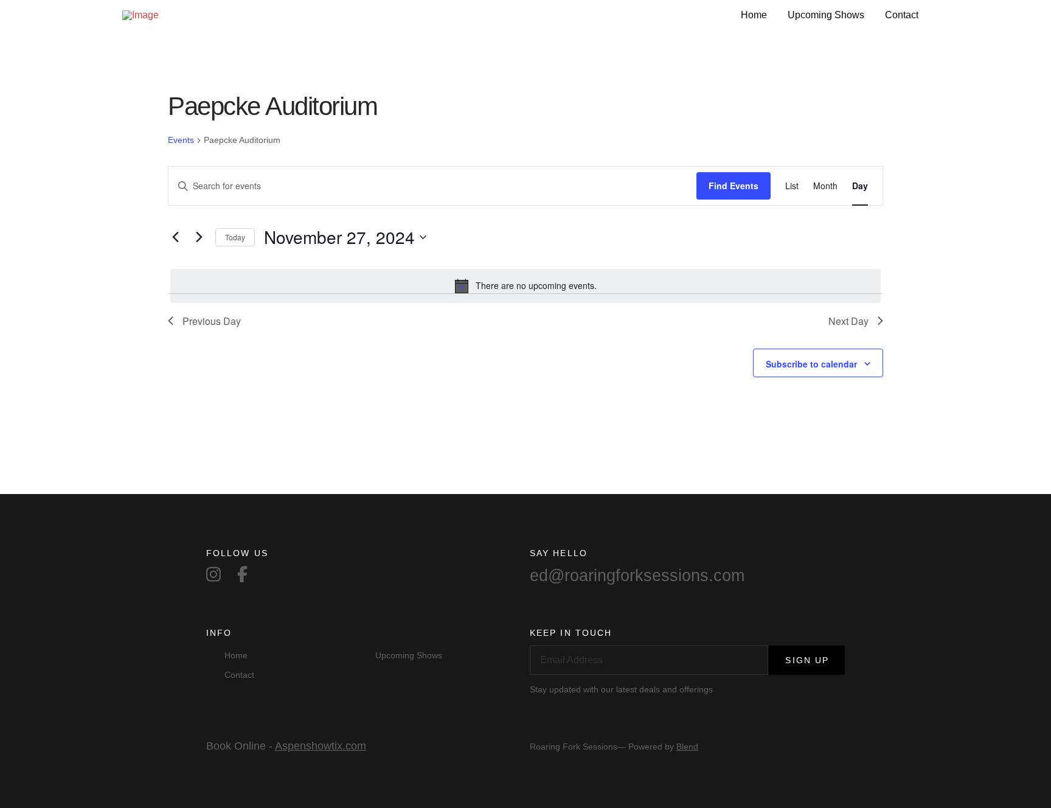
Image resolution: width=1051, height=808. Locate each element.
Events (181, 140)
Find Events (733, 185)
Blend (687, 746)
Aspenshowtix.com (320, 746)
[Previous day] (175, 237)
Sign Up (807, 660)
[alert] (525, 286)
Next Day (848, 321)
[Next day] (199, 237)
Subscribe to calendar (811, 364)
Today (235, 237)
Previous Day (211, 321)
